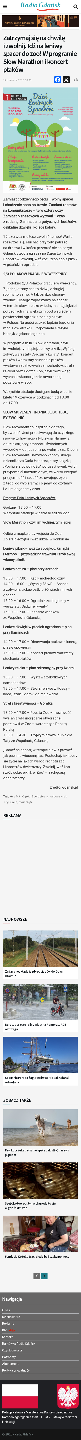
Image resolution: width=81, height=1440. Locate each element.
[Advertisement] (40, 867)
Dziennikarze (11, 1317)
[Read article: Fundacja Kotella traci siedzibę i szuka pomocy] (40, 1236)
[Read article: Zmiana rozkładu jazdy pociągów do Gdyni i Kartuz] (40, 951)
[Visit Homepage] (40, 6)
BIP (4, 1330)
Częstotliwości (12, 1350)
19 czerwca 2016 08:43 (17, 80)
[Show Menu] (5, 6)
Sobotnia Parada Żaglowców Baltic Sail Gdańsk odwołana (37, 1080)
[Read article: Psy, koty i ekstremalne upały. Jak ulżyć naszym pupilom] (40, 1130)
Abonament (10, 1363)
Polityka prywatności (16, 1370)
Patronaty (9, 1357)
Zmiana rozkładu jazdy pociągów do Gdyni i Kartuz (34, 973)
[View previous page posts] (36, 1276)
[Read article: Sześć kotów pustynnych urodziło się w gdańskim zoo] (40, 1183)
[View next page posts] (44, 1276)
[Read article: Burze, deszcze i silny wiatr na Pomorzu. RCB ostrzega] (40, 1004)
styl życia (10, 802)
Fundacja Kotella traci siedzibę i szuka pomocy (37, 1256)
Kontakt (7, 1337)
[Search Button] (75, 6)
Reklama (8, 1323)
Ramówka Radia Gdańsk (18, 1343)
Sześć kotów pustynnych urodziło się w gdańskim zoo (30, 1205)
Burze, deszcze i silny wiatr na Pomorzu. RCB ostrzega (35, 1026)
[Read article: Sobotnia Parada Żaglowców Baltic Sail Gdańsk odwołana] (40, 1057)
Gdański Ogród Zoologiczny (29, 796)
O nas (6, 1310)
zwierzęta (26, 802)
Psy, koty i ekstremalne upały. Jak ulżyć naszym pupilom (37, 1152)
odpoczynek (58, 796)
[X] (66, 80)
